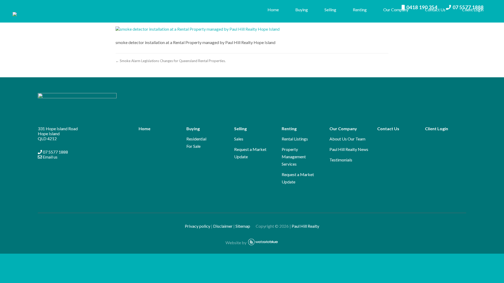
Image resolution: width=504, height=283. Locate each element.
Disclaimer (223, 226)
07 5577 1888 (55, 151)
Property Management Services (294, 156)
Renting (360, 9)
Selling (330, 9)
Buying (301, 9)
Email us (49, 156)
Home (273, 9)
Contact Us (435, 9)
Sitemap (245, 226)
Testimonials (340, 159)
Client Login (473, 9)
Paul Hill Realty (305, 226)
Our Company (395, 9)
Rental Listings (295, 138)
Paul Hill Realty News (348, 149)
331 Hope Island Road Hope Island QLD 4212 (58, 133)
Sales (238, 138)
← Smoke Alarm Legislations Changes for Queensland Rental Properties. (171, 61)
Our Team (356, 138)
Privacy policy (197, 226)
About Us (338, 138)
